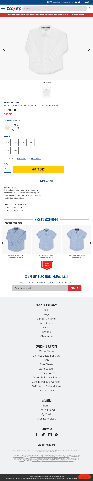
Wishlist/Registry (46, 418)
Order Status (46, 351)
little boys (58, 455)
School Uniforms (46, 319)
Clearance (46, 336)
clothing (39, 457)
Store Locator (46, 368)
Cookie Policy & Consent (46, 381)
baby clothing (60, 450)
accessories (43, 458)
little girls (23, 455)
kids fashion (51, 450)
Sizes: (7, 136)
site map (71, 461)
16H (31, 142)
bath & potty (33, 457)
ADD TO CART (38, 169)
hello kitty (60, 459)
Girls (46, 310)
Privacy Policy (46, 373)
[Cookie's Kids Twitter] (43, 435)
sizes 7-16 (76, 458)
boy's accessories (18, 457)
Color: (8, 120)
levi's (55, 459)
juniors (42, 455)
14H (23, 142)
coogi (42, 459)
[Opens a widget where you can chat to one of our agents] (84, 477)
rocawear (74, 459)
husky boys (70, 455)
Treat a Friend (46, 410)
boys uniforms (36, 461)
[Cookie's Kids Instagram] (50, 435)
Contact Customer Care (47, 355)
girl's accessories (49, 455)
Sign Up (74, 288)
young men (77, 455)
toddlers (20, 458)
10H (7, 142)
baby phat (37, 459)
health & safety (54, 457)
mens (37, 458)
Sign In (78, 2)
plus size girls (35, 455)
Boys (46, 314)
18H (7, 150)
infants (16, 458)
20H (15, 150)
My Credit (46, 414)
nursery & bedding (64, 457)
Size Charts (46, 364)
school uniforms (43, 450)
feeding (44, 457)
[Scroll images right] (91, 243)
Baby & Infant (46, 323)
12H (15, 142)
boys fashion (53, 461)
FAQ (46, 360)
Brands (46, 332)
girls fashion (60, 461)
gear (48, 457)
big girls (28, 455)
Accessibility (46, 390)
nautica (52, 459)
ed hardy (46, 459)
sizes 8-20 (32, 458)
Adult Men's (36, 158)
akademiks (30, 459)
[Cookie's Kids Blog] (56, 435)
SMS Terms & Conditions (46, 386)
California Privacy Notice (46, 377)
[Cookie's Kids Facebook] (36, 435)
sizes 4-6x (70, 458)
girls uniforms (45, 461)
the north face (67, 459)
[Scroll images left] (2, 243)
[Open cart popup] (91, 2)
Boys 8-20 (21, 158)
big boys (63, 455)
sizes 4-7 (26, 458)
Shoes (46, 327)
